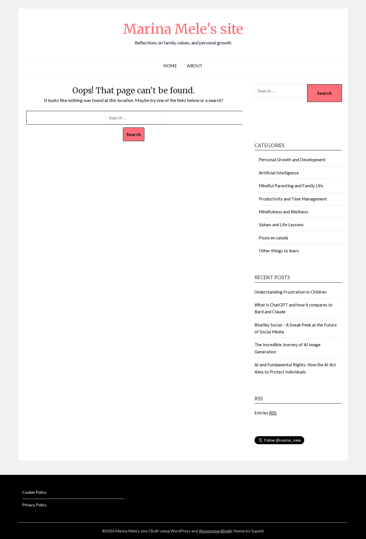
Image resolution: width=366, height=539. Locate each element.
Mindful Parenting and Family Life (291, 185)
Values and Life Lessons (281, 224)
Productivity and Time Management (293, 198)
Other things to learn (279, 250)
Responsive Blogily (215, 530)
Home (170, 65)
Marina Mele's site (183, 29)
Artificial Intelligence (279, 172)
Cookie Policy (34, 492)
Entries (265, 412)
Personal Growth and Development (292, 159)
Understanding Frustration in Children (290, 291)
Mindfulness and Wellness (283, 211)
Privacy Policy (34, 504)
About (195, 65)
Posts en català (273, 237)
